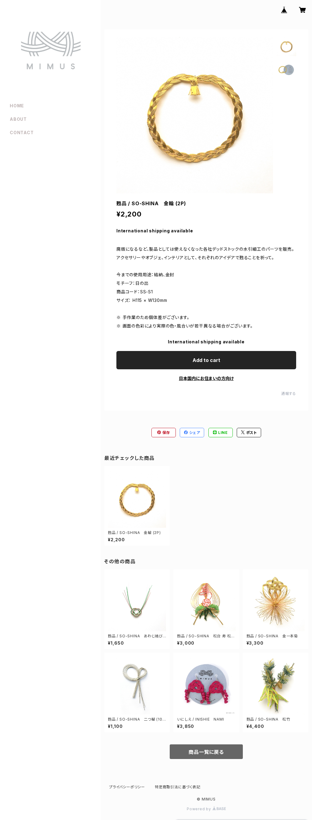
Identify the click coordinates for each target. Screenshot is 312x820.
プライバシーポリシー (127, 787)
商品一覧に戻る (206, 752)
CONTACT (22, 132)
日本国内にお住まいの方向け (206, 378)
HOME (17, 105)
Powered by (199, 809)
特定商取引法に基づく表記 (177, 787)
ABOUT (18, 119)
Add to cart (206, 360)
